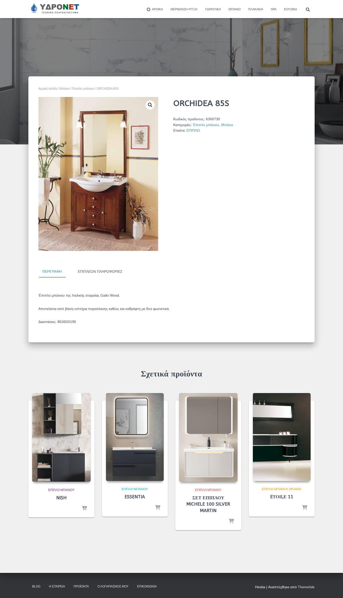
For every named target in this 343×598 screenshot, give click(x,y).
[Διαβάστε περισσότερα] (84, 508)
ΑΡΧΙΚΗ (157, 9)
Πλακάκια (255, 9)
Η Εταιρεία (57, 586)
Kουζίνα (290, 9)
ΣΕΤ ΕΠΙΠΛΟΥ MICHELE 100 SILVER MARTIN (208, 504)
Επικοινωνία (147, 586)
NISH (61, 498)
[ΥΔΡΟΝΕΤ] (54, 9)
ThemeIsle (306, 587)
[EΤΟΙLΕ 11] (282, 437)
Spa (273, 9)
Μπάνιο (234, 9)
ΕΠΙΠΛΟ (193, 130)
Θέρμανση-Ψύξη (183, 9)
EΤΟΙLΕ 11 (281, 497)
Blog (36, 586)
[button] (150, 105)
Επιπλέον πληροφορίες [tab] (100, 271)
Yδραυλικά (213, 9)
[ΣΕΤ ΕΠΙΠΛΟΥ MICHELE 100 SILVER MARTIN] (208, 437)
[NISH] (61, 437)
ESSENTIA (135, 497)
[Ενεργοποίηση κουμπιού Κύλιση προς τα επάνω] (333, 588)
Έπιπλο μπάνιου (83, 88)
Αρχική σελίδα (47, 88)
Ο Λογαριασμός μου (113, 586)
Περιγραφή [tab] (52, 271)
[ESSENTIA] (135, 437)
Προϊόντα (81, 586)
